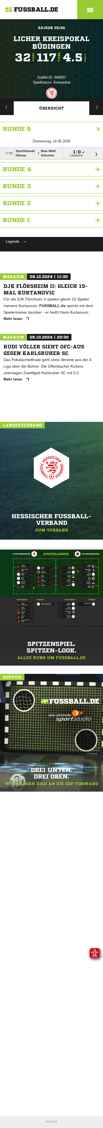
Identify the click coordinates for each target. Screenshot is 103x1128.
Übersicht (51, 108)
